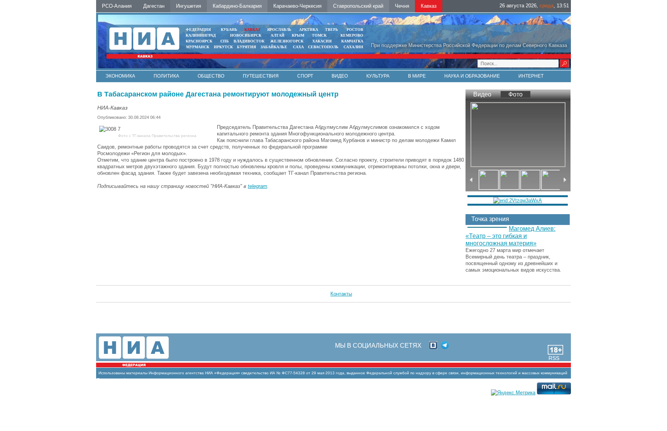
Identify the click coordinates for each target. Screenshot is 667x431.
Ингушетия (188, 6)
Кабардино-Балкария (237, 6)
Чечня (402, 6)
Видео (340, 76)
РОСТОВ (355, 29)
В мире (417, 76)
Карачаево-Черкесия (297, 6)
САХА (298, 47)
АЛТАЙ (277, 35)
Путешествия (261, 76)
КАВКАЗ (252, 29)
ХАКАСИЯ (321, 41)
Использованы (111, 373)
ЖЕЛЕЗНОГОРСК (286, 41)
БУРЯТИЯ (246, 47)
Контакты (341, 294)
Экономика (120, 76)
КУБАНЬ (229, 29)
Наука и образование (472, 76)
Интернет (530, 76)
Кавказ (429, 6)
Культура (377, 76)
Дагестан (153, 6)
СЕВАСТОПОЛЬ (323, 47)
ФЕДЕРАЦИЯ (198, 29)
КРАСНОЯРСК (199, 41)
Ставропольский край (358, 6)
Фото (515, 94)
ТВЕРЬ (331, 29)
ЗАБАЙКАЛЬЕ (274, 47)
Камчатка (351, 41)
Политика (166, 76)
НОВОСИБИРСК (245, 35)
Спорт (305, 76)
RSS (553, 358)
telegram (257, 186)
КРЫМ (298, 35)
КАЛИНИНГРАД (201, 35)
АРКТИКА (308, 29)
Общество (211, 76)
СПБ (224, 41)
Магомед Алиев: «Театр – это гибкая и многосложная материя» (510, 236)
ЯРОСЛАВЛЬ (279, 29)
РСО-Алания (117, 6)
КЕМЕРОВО (351, 35)
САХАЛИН (353, 47)
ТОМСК (320, 35)
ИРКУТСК (223, 47)
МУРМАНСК (197, 47)
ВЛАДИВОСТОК (249, 41)
